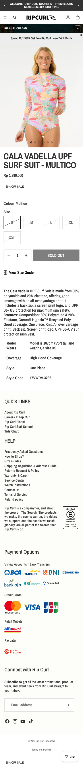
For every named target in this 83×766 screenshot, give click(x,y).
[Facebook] (7, 721)
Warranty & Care (15, 475)
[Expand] (78, 28)
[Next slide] (78, 5)
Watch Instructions (17, 484)
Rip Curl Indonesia (45, 741)
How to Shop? (14, 456)
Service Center (14, 480)
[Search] (14, 17)
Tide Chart (11, 431)
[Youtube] (22, 721)
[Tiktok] (30, 721)
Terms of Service (15, 494)
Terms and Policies (41, 749)
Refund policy (13, 499)
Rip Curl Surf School (18, 426)
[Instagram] (15, 721)
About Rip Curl (14, 412)
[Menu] (5, 17)
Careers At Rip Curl (17, 416)
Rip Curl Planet (14, 421)
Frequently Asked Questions (23, 451)
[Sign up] (67, 705)
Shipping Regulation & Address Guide (30, 465)
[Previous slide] (5, 5)
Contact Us (11, 489)
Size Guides (12, 461)
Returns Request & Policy (21, 470)
